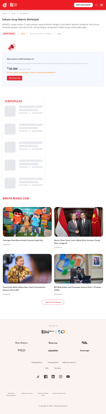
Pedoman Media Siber (43, 394)
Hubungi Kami (36, 362)
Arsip (13, 13)
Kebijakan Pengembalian (11, 394)
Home (4, 13)
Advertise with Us (69, 362)
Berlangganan (83, 5)
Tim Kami (57, 368)
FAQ (46, 368)
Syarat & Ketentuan (59, 393)
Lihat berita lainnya (53, 302)
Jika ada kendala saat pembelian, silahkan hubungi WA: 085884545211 (31, 72)
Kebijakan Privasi (27, 393)
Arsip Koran (24, 13)
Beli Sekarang (14, 78)
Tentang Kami (53, 362)
